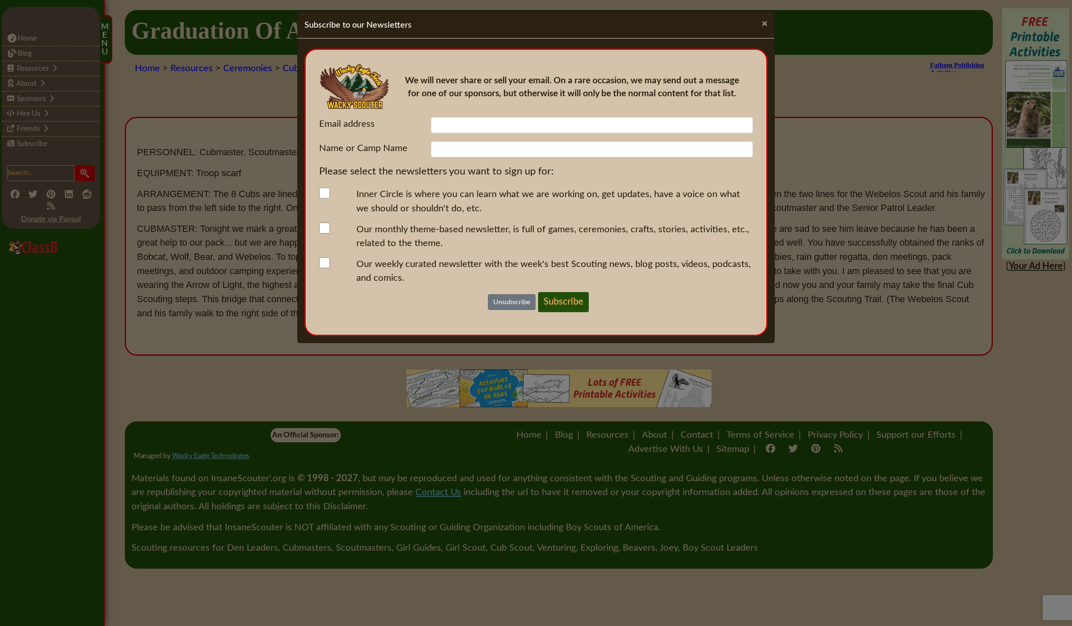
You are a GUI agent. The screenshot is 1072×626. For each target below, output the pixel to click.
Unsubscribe (511, 302)
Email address (347, 123)
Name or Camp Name (363, 148)
